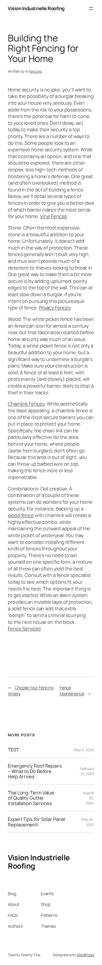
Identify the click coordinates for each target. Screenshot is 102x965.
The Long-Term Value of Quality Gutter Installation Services (31, 798)
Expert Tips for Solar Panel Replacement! (36, 822)
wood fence (21, 515)
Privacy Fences (55, 307)
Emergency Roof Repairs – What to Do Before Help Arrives (35, 771)
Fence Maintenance (72, 690)
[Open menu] (91, 8)
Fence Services (24, 628)
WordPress (85, 954)
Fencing (35, 71)
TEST (13, 749)
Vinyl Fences (53, 216)
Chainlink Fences (26, 404)
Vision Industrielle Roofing (36, 8)
